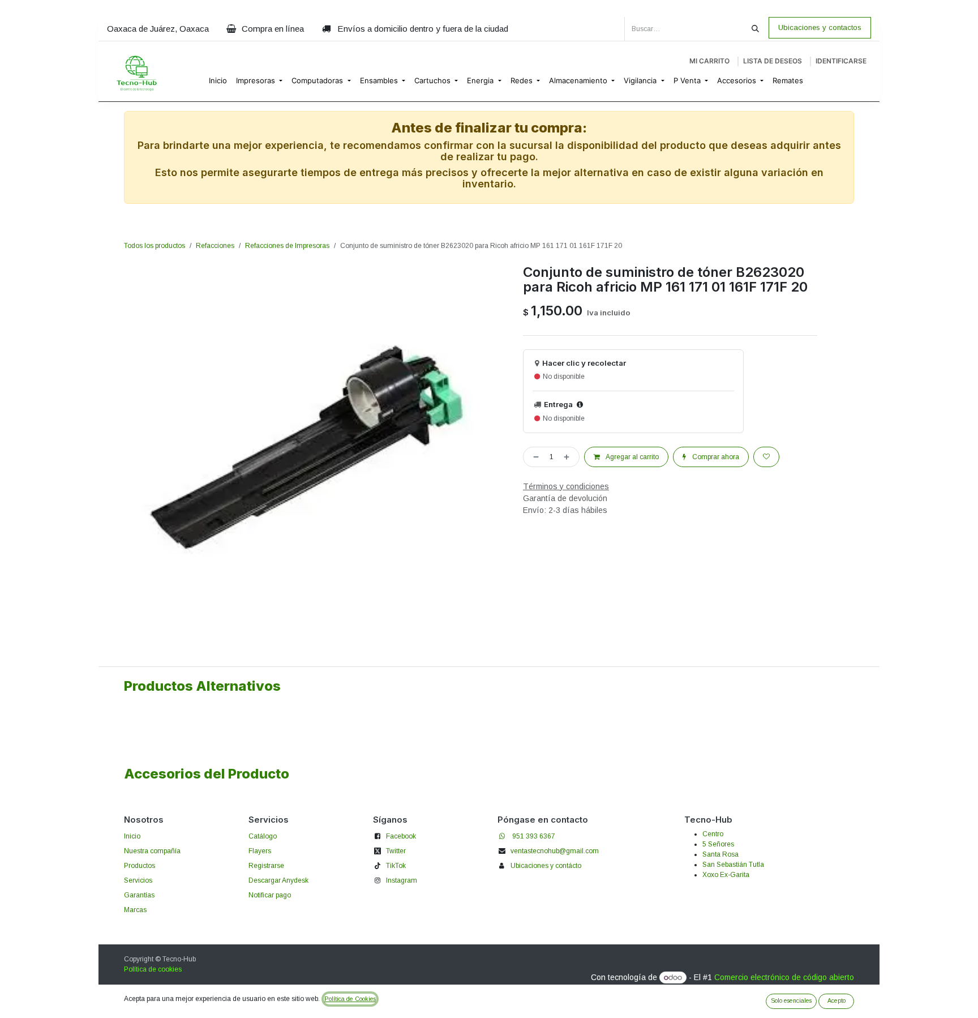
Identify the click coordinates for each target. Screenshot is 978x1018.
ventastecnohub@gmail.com (555, 851)
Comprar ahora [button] (714, 457)
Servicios (138, 880)
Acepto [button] (836, 1000)
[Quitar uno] (534, 457)
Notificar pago (269, 895)
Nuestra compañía (152, 851)
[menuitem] (217, 81)
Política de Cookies (350, 998)
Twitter (396, 851)
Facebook (401, 836)
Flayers (259, 851)
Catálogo (262, 836)
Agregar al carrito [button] (631, 457)
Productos (139, 866)
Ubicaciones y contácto (546, 866)
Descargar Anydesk (278, 880)
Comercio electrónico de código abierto (784, 977)
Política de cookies (153, 969)
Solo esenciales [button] (791, 1000)
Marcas (135, 910)
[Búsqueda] (755, 29)
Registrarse (266, 866)
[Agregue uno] (569, 457)
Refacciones (215, 246)
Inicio (132, 836)
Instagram (401, 880)
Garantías (139, 895)
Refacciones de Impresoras (287, 246)
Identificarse (841, 61)
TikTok (396, 866)
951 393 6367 (533, 836)
